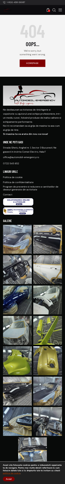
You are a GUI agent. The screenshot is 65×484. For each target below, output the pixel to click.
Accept (9, 479)
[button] (60, 10)
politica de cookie (11, 473)
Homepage (32, 63)
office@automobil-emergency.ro (21, 157)
